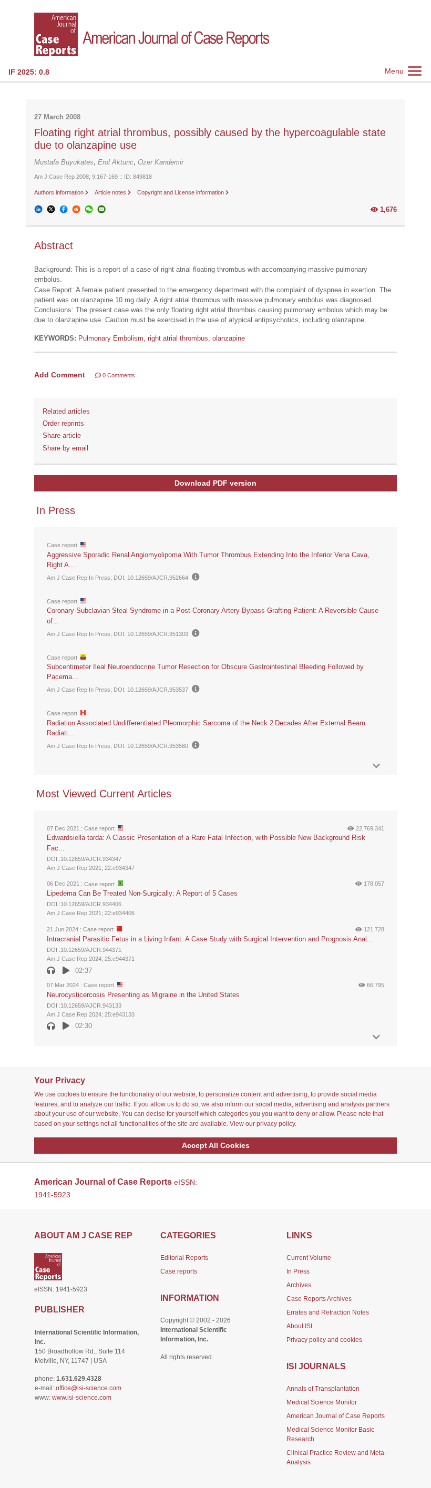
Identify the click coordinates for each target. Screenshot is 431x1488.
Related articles (66, 411)
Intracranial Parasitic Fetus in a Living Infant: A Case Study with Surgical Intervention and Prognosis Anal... (210, 939)
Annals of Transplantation (323, 1388)
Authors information (59, 192)
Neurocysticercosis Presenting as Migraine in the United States (143, 995)
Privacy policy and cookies (324, 1339)
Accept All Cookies (216, 1145)
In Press (298, 1271)
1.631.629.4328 (78, 1378)
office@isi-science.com (88, 1388)
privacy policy (275, 1123)
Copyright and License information (181, 192)
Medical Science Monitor (321, 1402)
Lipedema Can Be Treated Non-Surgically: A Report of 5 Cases (142, 893)
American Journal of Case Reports (335, 1416)
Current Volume (308, 1257)
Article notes (111, 192)
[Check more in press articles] (376, 766)
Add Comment (59, 375)
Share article (62, 435)
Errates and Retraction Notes (327, 1312)
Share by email (65, 448)
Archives (298, 1285)
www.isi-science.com (81, 1397)
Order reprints (63, 423)
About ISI (299, 1326)
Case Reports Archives (319, 1298)
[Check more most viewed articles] (376, 1037)
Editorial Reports (184, 1257)
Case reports (178, 1271)
